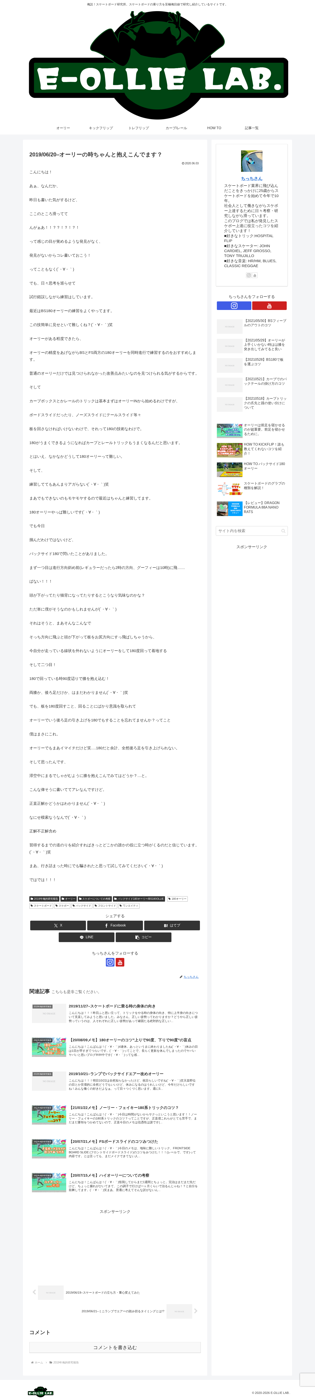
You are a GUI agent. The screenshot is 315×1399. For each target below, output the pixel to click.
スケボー (64, 905)
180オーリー (179, 898)
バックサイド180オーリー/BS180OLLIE (141, 898)
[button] (143, 937)
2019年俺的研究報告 (46, 898)
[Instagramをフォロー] (110, 962)
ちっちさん (251, 178)
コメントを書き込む (115, 1347)
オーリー (70, 898)
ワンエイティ (130, 905)
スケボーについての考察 (96, 898)
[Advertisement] (115, 1245)
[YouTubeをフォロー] (120, 962)
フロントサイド (107, 905)
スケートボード (43, 905)
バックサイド (83, 905)
